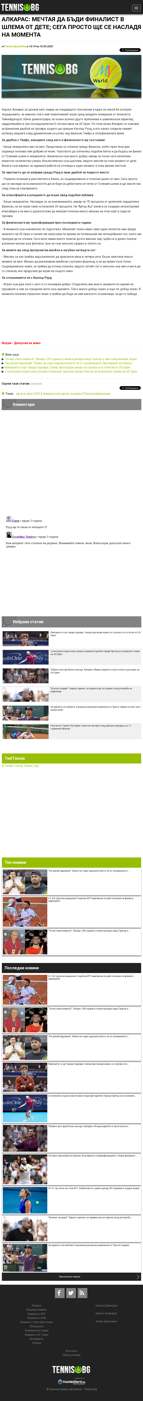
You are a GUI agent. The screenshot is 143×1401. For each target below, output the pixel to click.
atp (18, 393)
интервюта (51, 393)
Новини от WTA (36, 1318)
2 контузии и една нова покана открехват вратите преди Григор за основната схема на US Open (71, 371)
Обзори (36, 1342)
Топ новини (15, 862)
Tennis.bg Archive (15, 46)
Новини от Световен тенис (36, 1322)
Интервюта (36, 1338)
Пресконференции (97, 393)
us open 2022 (32, 393)
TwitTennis (15, 758)
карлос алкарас (71, 393)
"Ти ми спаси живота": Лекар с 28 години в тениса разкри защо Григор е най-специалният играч (71, 359)
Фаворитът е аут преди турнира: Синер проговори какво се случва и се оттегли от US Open (67, 367)
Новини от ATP (37, 1313)
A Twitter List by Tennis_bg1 (20, 766)
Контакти (71, 1350)
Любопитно (37, 1326)
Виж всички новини (69, 1276)
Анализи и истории (36, 1330)
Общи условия (71, 1355)
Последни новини (22, 968)
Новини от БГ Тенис (37, 1334)
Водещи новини (36, 1309)
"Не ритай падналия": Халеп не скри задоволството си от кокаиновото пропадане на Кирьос (68, 363)
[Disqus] (71, 464)
